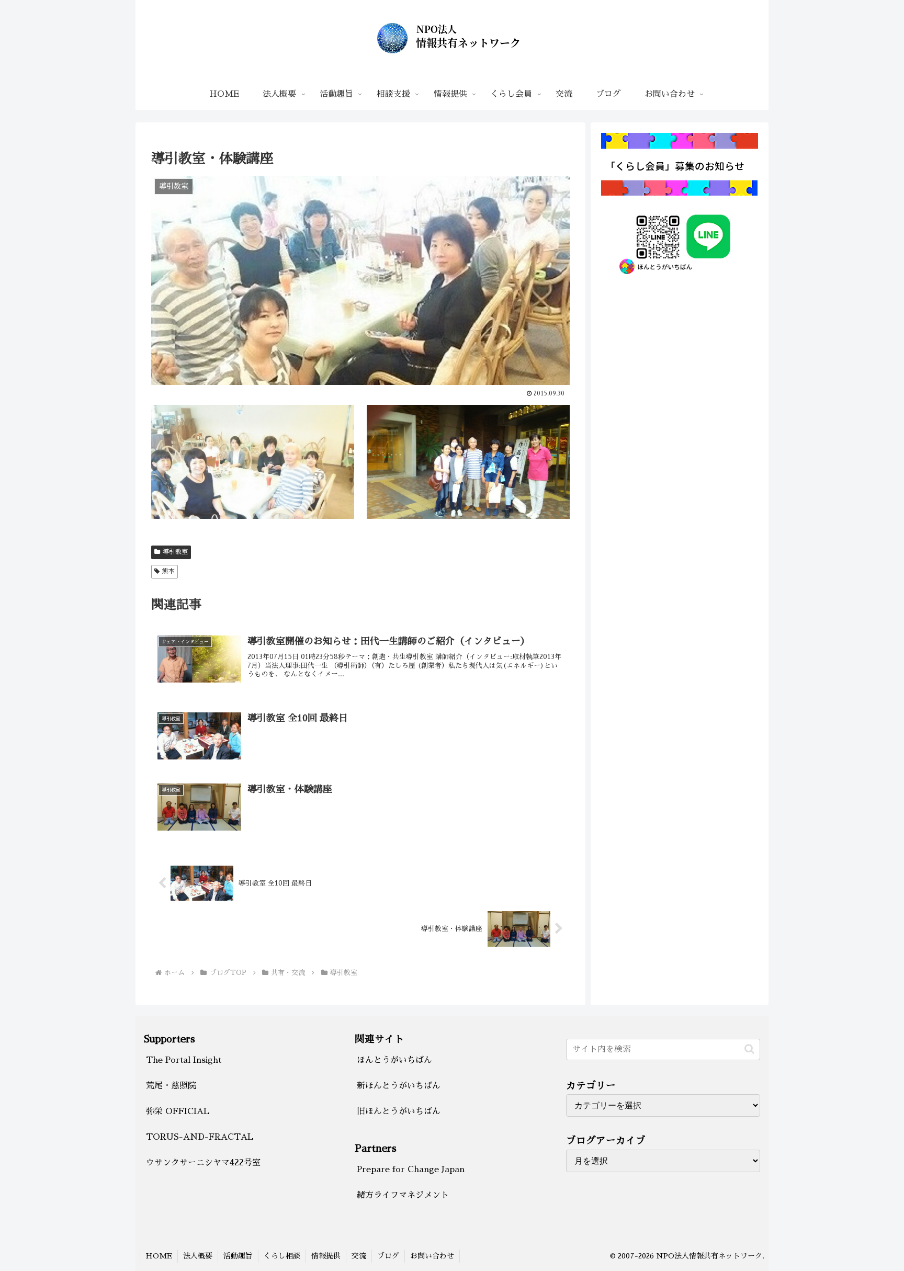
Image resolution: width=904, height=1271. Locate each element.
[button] (749, 1049)
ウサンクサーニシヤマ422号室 (203, 1163)
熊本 (168, 571)
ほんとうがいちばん (394, 1060)
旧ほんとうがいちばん (398, 1111)
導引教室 (175, 552)
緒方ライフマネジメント (403, 1195)
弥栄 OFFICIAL (177, 1111)
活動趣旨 (238, 1255)
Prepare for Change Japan (411, 1169)
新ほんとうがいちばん (398, 1086)
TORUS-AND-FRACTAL (199, 1137)
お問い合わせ (432, 1255)
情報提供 (326, 1255)
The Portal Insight (183, 1060)
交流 (359, 1255)
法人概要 (197, 1255)
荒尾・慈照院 (171, 1086)
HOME (158, 1255)
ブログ (388, 1255)
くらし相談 (282, 1255)
